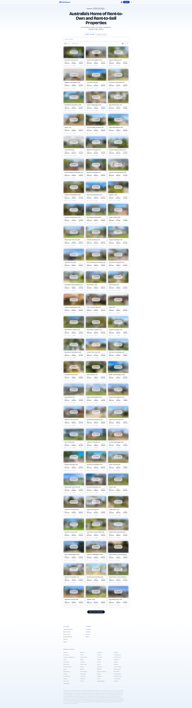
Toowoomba (117, 678)
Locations (88, 629)
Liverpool (99, 666)
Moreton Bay (66, 671)
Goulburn (82, 662)
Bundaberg (66, 654)
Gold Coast (66, 662)
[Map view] (127, 44)
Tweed (82, 681)
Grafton (99, 662)
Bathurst (82, 652)
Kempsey (116, 664)
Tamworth (82, 678)
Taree (98, 678)
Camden (99, 654)
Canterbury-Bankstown (69, 657)
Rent (69, 43)
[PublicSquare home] (65, 2)
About (87, 636)
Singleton (99, 676)
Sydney (65, 678)
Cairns (81, 654)
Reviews (88, 632)
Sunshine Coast (118, 676)
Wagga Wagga (100, 681)
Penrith (99, 674)
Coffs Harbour (117, 657)
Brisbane (116, 652)
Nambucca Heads (101, 671)
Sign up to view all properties (96, 611)
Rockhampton (66, 676)
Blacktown (99, 652)
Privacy (88, 634)
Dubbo (82, 659)
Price (65, 43)
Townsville (66, 681)
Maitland (99, 669)
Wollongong (66, 683)
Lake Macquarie (67, 666)
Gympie (116, 662)
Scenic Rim (83, 676)
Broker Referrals (67, 636)
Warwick (116, 681)
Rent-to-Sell (66, 634)
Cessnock (99, 657)
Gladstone (116, 659)
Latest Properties (68, 629)
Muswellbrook (83, 671)
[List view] (125, 44)
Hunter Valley (83, 664)
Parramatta (83, 674)
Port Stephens (117, 674)
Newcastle (116, 671)
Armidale (65, 652)
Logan (64, 669)
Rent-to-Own (66, 632)
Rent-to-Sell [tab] (102, 34)
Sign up (126, 2)
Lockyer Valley (117, 666)
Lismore (82, 666)
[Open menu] (131, 2)
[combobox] (96, 39)
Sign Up (65, 639)
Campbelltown (117, 654)
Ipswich (99, 664)
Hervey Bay (66, 664)
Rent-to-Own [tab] (90, 34)
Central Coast (83, 657)
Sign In (65, 642)
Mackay (82, 669)
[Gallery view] (123, 44)
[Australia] (121, 2)
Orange (65, 674)
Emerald (99, 659)
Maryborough (117, 669)
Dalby (64, 659)
